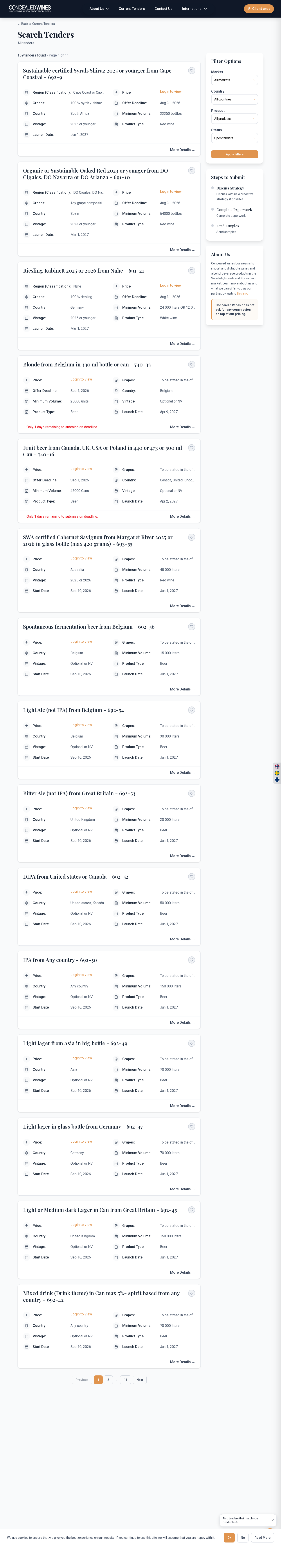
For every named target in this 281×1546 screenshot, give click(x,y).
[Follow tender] (191, 70)
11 (125, 1380)
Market (217, 72)
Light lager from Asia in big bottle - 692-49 (75, 1043)
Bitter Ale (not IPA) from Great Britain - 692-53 (79, 793)
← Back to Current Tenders (36, 23)
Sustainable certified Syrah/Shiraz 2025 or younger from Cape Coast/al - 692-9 (97, 73)
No (243, 1537)
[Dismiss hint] (273, 1520)
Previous (82, 1380)
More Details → (182, 150)
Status (216, 130)
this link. (242, 293)
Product (218, 111)
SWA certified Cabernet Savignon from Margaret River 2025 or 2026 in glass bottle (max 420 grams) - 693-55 (98, 540)
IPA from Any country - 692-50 (60, 959)
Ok (229, 1537)
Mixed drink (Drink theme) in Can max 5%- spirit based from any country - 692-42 (101, 1296)
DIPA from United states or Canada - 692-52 (75, 876)
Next (140, 1380)
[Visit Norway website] (277, 766)
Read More (262, 1537)
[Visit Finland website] (277, 779)
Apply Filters (235, 154)
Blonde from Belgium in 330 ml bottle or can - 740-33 (87, 364)
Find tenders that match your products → (241, 1520)
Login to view (171, 91)
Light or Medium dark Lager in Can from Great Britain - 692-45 (100, 1209)
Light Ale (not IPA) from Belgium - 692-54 (73, 709)
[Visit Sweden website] (277, 773)
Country (217, 91)
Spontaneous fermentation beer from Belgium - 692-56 (89, 626)
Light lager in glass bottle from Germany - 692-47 (83, 1126)
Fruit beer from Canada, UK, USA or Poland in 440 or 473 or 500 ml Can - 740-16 (102, 451)
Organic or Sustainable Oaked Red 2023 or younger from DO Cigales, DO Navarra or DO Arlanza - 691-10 (95, 173)
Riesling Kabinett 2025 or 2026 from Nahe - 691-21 (83, 270)
